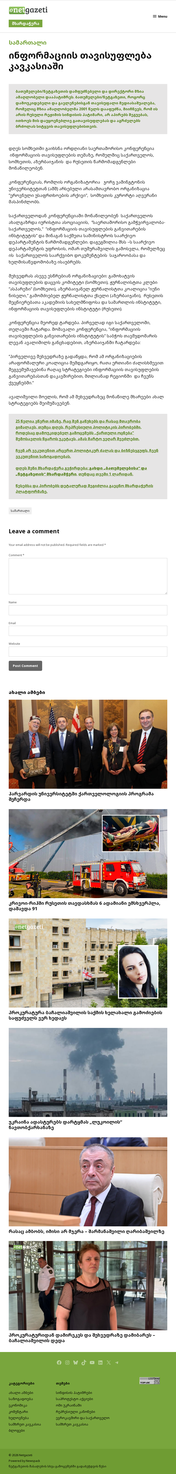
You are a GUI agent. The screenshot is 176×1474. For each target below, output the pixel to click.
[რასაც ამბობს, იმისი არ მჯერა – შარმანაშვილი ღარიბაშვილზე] (88, 1182)
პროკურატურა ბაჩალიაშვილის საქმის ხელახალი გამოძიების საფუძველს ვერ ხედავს (85, 1015)
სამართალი (28, 42)
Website (14, 644)
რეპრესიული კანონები (75, 1411)
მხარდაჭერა (25, 23)
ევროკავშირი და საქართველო (83, 1418)
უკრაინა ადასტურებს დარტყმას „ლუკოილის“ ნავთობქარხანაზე (65, 1124)
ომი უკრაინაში (69, 1405)
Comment (16, 555)
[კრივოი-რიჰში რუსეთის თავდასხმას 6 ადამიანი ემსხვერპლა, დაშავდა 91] (88, 854)
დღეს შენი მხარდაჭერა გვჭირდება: (52, 468)
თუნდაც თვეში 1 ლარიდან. (105, 474)
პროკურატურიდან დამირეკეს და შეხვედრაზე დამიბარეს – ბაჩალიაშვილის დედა (82, 1338)
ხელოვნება (19, 1418)
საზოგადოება (21, 1399)
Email (12, 623)
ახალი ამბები (21, 1392)
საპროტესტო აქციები (74, 1399)
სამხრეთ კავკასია (25, 1424)
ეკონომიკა (18, 1405)
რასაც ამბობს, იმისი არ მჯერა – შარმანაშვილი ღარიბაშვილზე (86, 1231)
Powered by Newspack (24, 1461)
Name (13, 602)
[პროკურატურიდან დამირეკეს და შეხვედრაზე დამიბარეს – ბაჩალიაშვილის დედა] (88, 1286)
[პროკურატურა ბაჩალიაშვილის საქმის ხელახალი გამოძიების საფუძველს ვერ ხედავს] (88, 963)
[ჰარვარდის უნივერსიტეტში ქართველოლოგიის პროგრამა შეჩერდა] (88, 744)
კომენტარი (18, 1411)
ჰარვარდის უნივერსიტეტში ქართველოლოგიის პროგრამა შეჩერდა (81, 796)
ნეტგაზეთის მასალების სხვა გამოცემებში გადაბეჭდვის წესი (57, 1466)
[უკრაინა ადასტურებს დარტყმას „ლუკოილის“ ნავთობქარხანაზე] (88, 1072)
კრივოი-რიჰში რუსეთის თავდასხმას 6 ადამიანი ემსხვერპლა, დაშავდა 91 (84, 906)
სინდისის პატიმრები (74, 1392)
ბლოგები (17, 1430)
